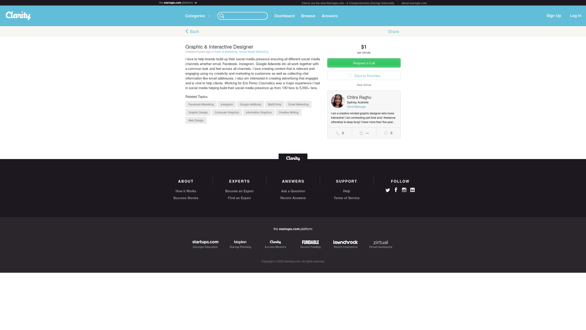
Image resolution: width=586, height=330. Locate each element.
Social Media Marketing (254, 51)
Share (393, 31)
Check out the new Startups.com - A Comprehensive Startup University (348, 3)
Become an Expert (239, 191)
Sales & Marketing (225, 51)
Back (194, 31)
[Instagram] (404, 190)
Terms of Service (347, 197)
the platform (176, 2)
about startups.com (414, 3)
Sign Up (554, 16)
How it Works (186, 191)
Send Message (356, 106)
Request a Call (364, 62)
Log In (575, 16)
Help (346, 191)
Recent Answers (293, 197)
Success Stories (185, 197)
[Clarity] (293, 158)
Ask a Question (293, 191)
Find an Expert (239, 197)
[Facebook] (396, 189)
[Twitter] (387, 190)
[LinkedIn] (412, 190)
